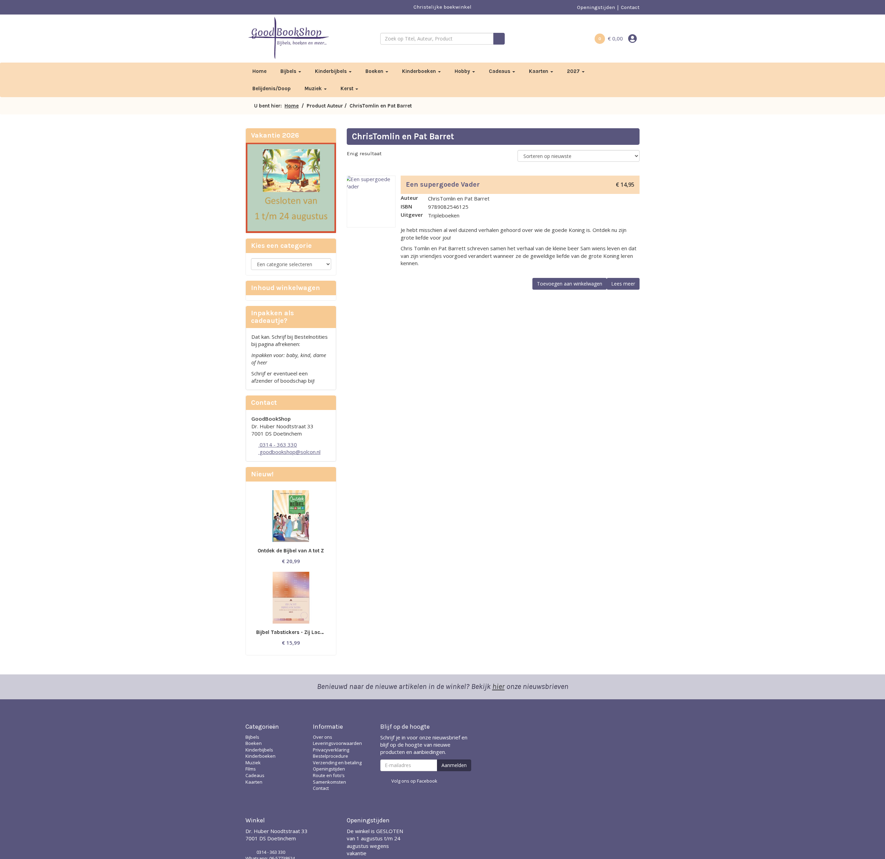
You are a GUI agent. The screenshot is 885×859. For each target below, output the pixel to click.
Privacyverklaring (331, 750)
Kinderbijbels (331, 71)
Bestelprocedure (330, 756)
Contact (630, 7)
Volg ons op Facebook (414, 781)
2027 (574, 71)
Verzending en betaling (337, 762)
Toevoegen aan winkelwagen (569, 283)
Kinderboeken (419, 71)
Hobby (463, 71)
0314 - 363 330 (277, 444)
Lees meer (623, 283)
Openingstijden (596, 7)
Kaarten (539, 71)
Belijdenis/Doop (271, 88)
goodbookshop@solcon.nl (289, 451)
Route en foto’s (329, 775)
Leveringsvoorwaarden (337, 743)
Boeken (375, 71)
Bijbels (289, 71)
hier (498, 686)
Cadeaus (500, 71)
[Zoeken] (499, 39)
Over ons (322, 737)
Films (250, 769)
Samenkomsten (329, 782)
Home (259, 71)
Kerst (348, 88)
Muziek (314, 88)
